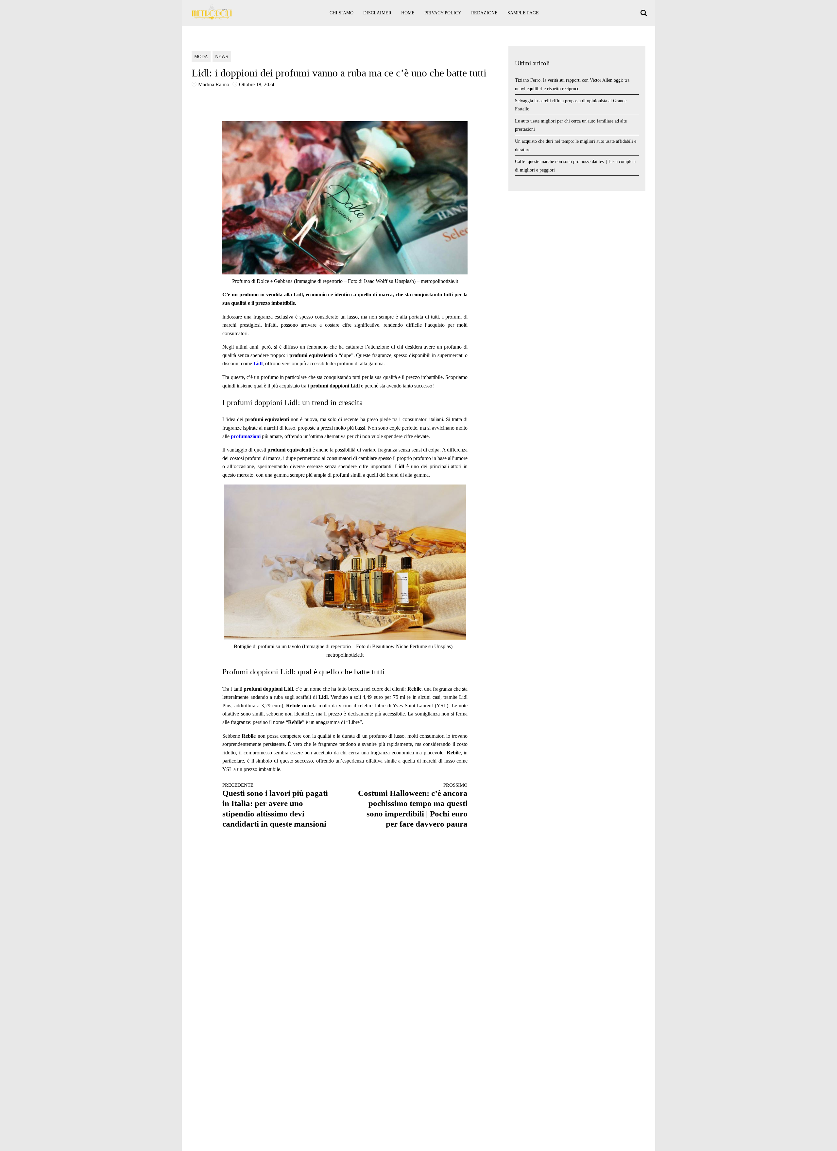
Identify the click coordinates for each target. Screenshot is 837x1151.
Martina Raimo (213, 84)
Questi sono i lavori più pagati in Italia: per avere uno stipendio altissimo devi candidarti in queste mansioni (275, 805)
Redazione (484, 12)
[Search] (645, 13)
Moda (201, 56)
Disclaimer (377, 12)
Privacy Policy (442, 12)
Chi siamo (341, 12)
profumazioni (246, 436)
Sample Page (523, 12)
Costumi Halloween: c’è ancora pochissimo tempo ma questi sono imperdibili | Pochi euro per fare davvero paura (413, 805)
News (221, 56)
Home (408, 12)
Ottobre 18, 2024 (256, 84)
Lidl (258, 363)
